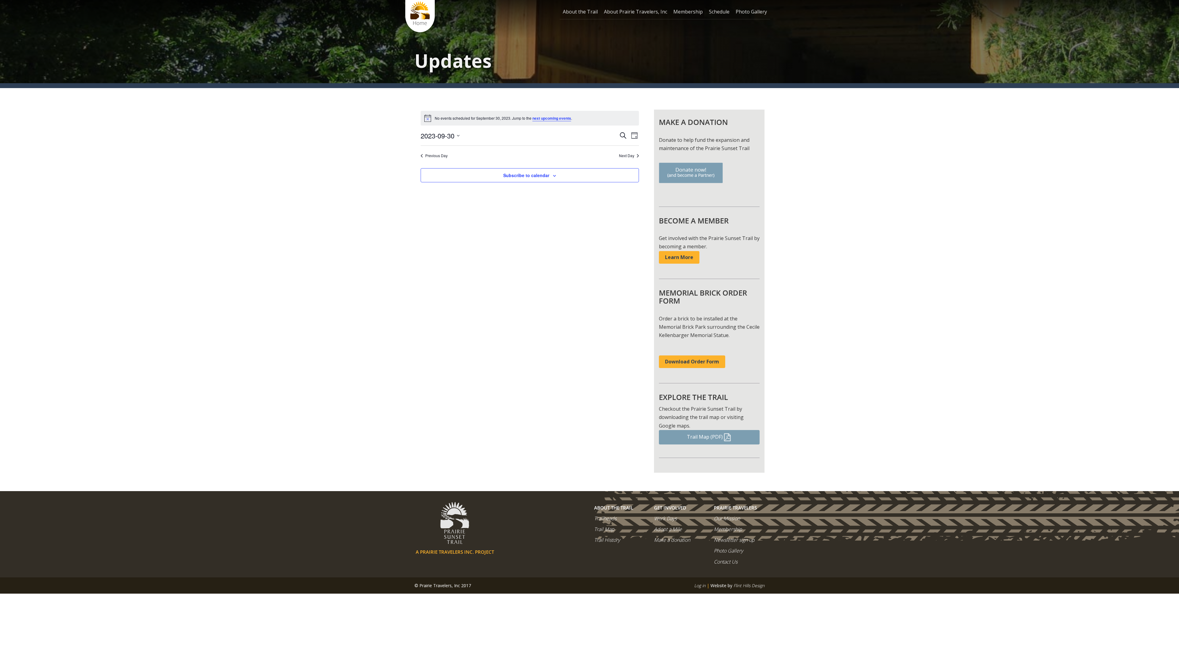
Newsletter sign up (734, 540)
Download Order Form (692, 361)
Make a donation (672, 540)
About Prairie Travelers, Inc (635, 11)
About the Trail (580, 11)
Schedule (719, 11)
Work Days (665, 518)
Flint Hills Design (749, 585)
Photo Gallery (751, 11)
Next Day (626, 155)
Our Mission (727, 518)
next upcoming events (551, 118)
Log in (700, 585)
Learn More (679, 257)
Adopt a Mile (668, 529)
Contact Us (725, 561)
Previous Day (436, 155)
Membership (688, 11)
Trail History (607, 540)
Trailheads (605, 518)
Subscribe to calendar (526, 175)
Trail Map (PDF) (705, 436)
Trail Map (604, 529)
